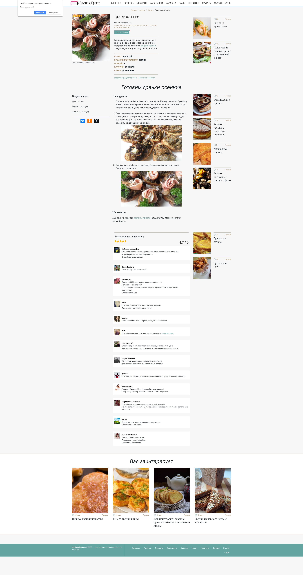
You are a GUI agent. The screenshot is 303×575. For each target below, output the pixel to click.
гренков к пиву (167, 333)
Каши (182, 3)
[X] (96, 121)
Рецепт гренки (122, 32)
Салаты (206, 3)
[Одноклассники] (89, 121)
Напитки (193, 3)
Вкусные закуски (147, 78)
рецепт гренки (148, 45)
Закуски (171, 3)
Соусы (218, 3)
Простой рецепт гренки (125, 78)
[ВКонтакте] (82, 121)
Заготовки (156, 3)
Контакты (76, 550)
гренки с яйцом (141, 217)
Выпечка (116, 3)
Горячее (129, 3)
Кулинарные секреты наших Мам (85, 3)
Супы (228, 3)
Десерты (142, 3)
